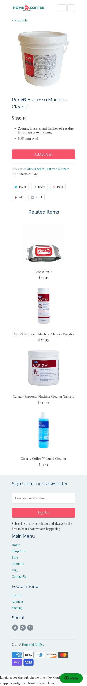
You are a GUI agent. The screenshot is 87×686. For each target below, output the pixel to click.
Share (41, 186)
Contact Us (19, 576)
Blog (15, 557)
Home (16, 545)
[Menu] (62, 8)
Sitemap (17, 608)
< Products (20, 20)
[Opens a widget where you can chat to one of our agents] (71, 678)
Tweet (22, 186)
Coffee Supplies (34, 169)
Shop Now (19, 551)
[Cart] (71, 8)
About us (17, 601)
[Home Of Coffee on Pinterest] (31, 628)
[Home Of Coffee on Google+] (23, 628)
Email (38, 197)
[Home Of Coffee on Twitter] (15, 628)
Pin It (60, 186)
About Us (18, 564)
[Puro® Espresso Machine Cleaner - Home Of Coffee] (43, 59)
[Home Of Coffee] (29, 8)
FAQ (15, 570)
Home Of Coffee (32, 645)
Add (21, 197)
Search (16, 595)
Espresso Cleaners (57, 169)
